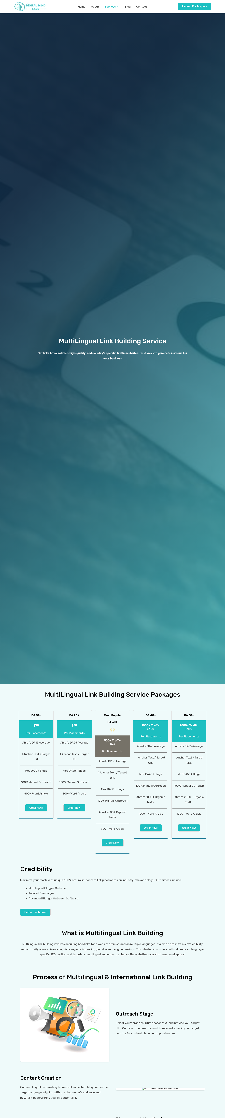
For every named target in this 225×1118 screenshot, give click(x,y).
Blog (128, 6)
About (95, 6)
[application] (117, 6)
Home (81, 6)
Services (110, 6)
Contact (141, 6)
